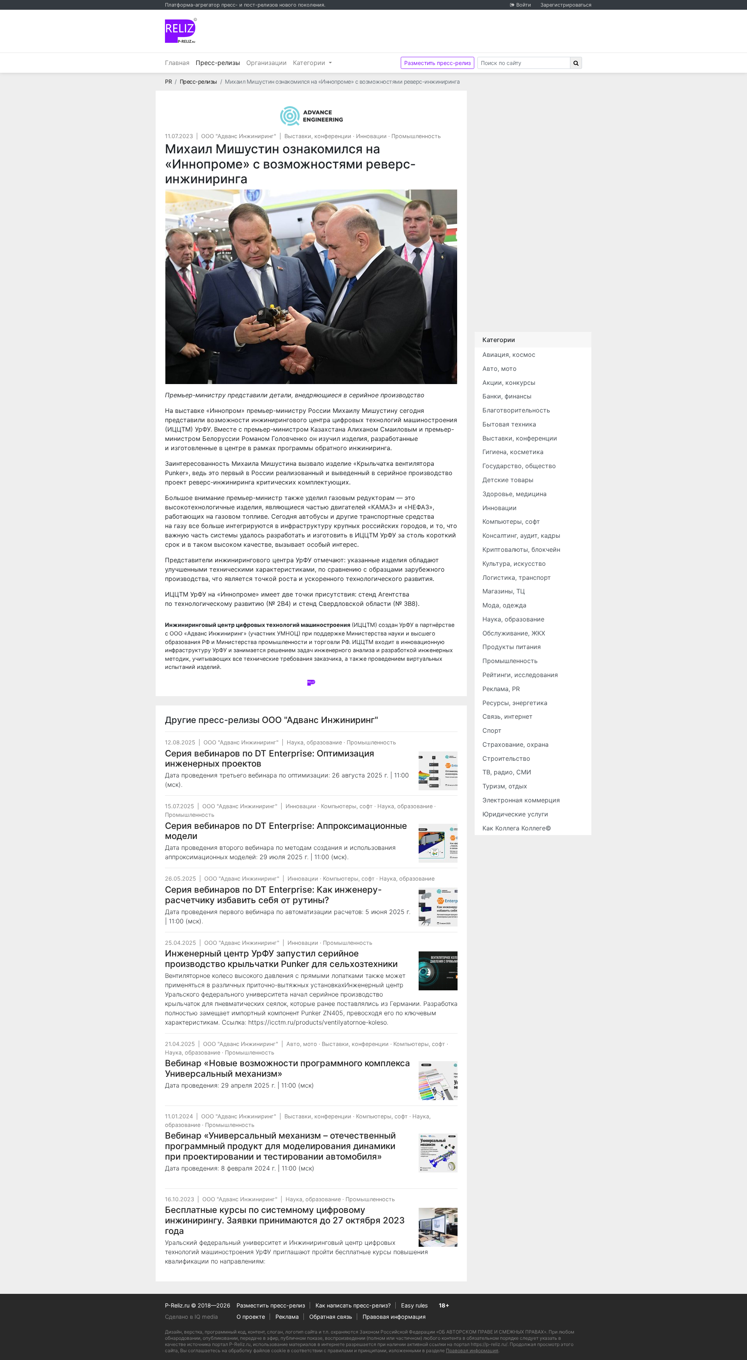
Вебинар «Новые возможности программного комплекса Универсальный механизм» (287, 1068)
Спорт (492, 730)
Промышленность (416, 136)
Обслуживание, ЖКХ (513, 633)
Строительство (506, 758)
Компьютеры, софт (347, 806)
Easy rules (414, 1305)
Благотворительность (516, 410)
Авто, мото (301, 1044)
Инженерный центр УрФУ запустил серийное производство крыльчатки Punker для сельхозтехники (281, 958)
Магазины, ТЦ (503, 591)
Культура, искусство (514, 563)
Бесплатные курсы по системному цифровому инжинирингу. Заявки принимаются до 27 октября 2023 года (285, 1220)
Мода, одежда (504, 605)
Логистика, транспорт (516, 577)
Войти (523, 5)
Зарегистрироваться (565, 5)
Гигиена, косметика (513, 452)
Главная (177, 63)
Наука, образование (314, 742)
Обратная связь (330, 1316)
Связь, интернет (507, 716)
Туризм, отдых (504, 786)
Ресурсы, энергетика (514, 703)
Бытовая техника (509, 424)
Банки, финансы (506, 396)
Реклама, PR (501, 689)
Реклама (287, 1316)
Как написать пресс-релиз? (353, 1305)
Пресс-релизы (219, 62)
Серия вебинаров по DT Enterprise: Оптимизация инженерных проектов (269, 758)
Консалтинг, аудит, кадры (521, 535)
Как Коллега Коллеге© (516, 828)
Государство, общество (519, 466)
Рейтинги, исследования (520, 675)
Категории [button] (310, 63)
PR (168, 81)
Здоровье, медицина (514, 494)
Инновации (371, 136)
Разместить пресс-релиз (437, 63)
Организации (266, 63)
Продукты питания (511, 647)
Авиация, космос (508, 354)
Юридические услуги (515, 814)
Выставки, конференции (317, 136)
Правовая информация (394, 1316)
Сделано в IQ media (191, 1316)
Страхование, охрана (515, 744)
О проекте (251, 1316)
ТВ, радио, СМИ (506, 772)
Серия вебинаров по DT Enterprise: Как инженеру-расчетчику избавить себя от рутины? (273, 894)
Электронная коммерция (521, 800)
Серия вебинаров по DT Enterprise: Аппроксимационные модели (286, 830)
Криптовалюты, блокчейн (521, 549)
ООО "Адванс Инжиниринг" (238, 136)
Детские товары (507, 480)
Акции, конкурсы (508, 382)
